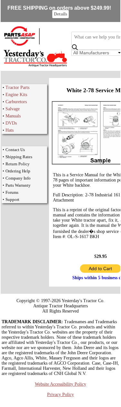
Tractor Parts (17, 87)
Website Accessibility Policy (60, 384)
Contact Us (15, 149)
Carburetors (16, 101)
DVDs (11, 123)
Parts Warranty (18, 185)
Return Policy (17, 163)
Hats (9, 130)
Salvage (12, 108)
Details (60, 14)
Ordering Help (17, 171)
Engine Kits (16, 94)
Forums (11, 192)
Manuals (13, 116)
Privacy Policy (60, 394)
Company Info (18, 178)
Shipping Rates (18, 156)
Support (12, 199)
